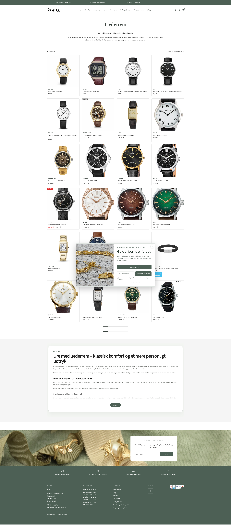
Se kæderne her (134, 267)
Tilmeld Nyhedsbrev (143, 274)
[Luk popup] (152, 246)
